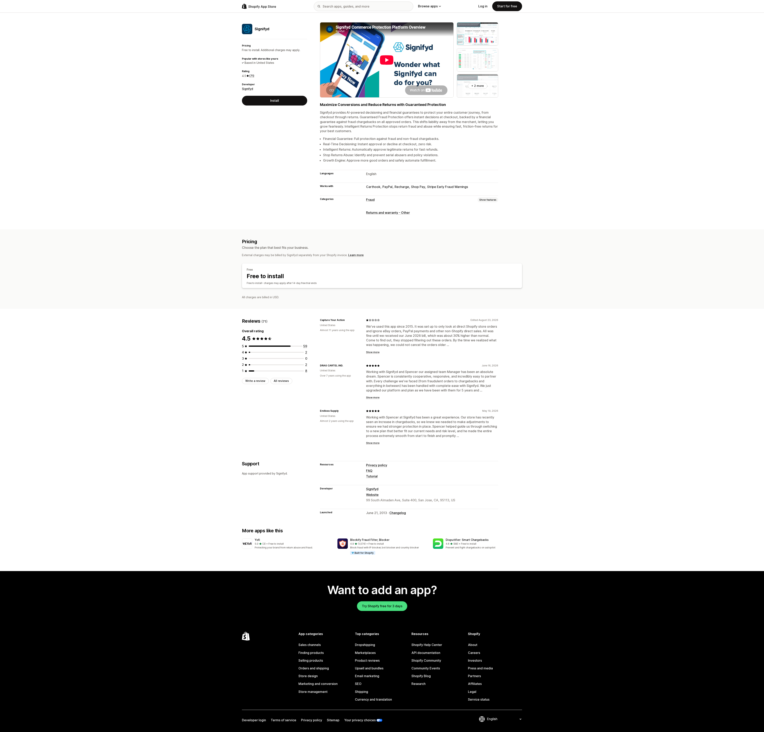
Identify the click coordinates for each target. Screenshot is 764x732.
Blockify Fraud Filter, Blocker (369, 539)
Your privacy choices (360, 720)
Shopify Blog (421, 676)
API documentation (425, 653)
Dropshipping (365, 645)
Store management (312, 692)
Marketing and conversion (318, 684)
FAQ (369, 471)
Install (274, 101)
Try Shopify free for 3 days (382, 606)
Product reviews (367, 660)
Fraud (370, 200)
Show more (372, 352)
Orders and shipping (313, 668)
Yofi (257, 539)
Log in (482, 6)
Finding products (311, 653)
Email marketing (367, 676)
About (472, 645)
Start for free (507, 6)
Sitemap (333, 720)
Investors (475, 660)
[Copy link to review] (347, 320)
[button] (286, 543)
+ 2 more (477, 85)
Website (372, 495)
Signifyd (247, 88)
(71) (251, 75)
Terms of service (283, 720)
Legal (472, 692)
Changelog (397, 513)
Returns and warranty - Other (388, 213)
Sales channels (309, 645)
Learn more (356, 255)
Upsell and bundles (369, 668)
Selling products (310, 660)
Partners (474, 676)
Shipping (361, 692)
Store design (308, 676)
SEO (358, 684)
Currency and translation (373, 699)
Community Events (425, 668)
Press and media (480, 668)
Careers (474, 653)
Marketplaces (365, 653)
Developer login (254, 720)
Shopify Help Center (426, 645)
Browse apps (428, 6)
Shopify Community (426, 660)
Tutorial (372, 476)
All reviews (281, 380)
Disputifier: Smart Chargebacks (467, 539)
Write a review (255, 380)
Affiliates (475, 684)
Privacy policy (376, 465)
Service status (478, 699)
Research (418, 684)
